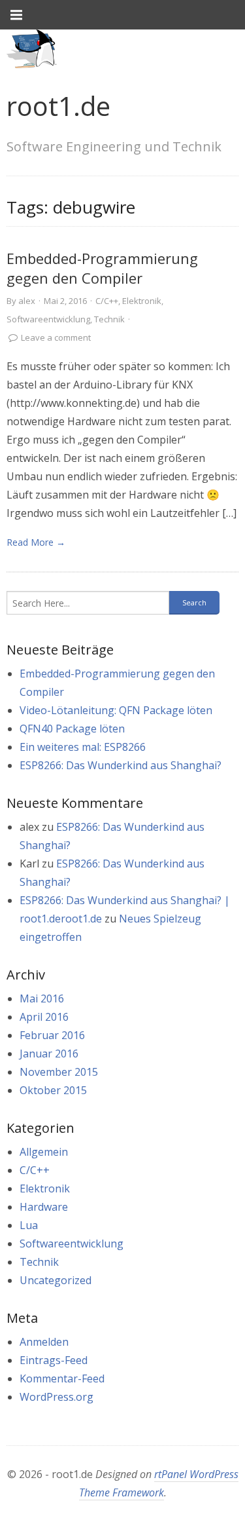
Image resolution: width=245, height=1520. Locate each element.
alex (26, 301)
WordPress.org (56, 1397)
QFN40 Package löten (72, 728)
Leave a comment (56, 337)
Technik (109, 319)
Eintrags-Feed (54, 1360)
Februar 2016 (52, 1035)
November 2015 (59, 1072)
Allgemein (44, 1152)
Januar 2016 (49, 1053)
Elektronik (141, 301)
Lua (29, 1225)
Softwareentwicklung (48, 319)
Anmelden (44, 1342)
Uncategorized (55, 1280)
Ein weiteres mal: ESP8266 (83, 747)
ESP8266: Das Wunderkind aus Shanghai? (120, 765)
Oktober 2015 (53, 1090)
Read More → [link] (36, 542)
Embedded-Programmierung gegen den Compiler (102, 268)
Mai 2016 (42, 998)
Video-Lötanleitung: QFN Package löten (116, 710)
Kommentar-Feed (62, 1378)
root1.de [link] (58, 106)
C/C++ (106, 301)
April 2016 (44, 1017)
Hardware (44, 1207)
